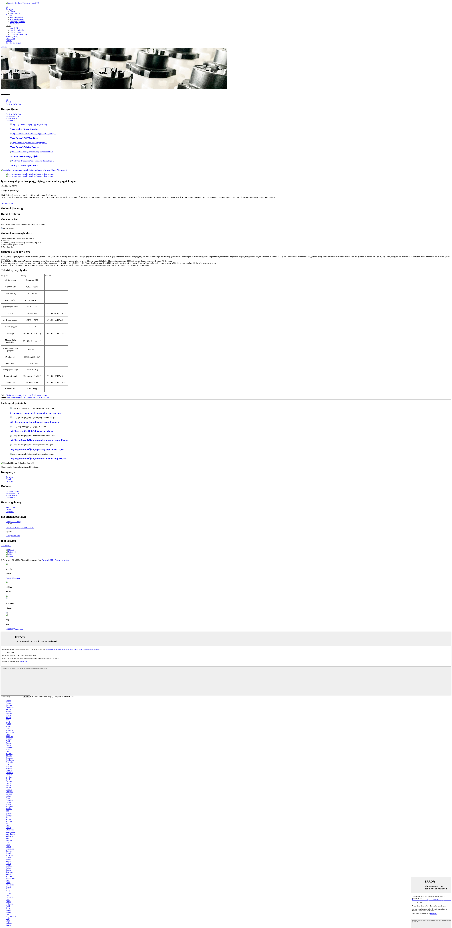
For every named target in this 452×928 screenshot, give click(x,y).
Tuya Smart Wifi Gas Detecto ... (25, 147)
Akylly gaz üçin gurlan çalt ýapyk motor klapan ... (34, 422)
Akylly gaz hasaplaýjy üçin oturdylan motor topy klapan (38, 458)
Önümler (9, 15)
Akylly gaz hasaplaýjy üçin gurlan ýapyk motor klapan (26, 395)
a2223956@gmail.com (14, 629)
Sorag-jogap (10, 39)
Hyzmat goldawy (12, 36)
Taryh (12, 11)
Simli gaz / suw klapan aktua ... (25, 165)
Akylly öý (14, 28)
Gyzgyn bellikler (48, 560)
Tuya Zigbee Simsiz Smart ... (24, 129)
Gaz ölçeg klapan (16, 17)
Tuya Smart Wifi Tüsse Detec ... (25, 138)
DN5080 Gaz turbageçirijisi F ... (25, 156)
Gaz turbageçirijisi (17, 20)
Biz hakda (9, 9)
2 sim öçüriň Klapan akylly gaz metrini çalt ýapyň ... (35, 413)
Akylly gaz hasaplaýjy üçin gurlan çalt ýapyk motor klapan (28, 397)
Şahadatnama (15, 13)
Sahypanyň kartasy (62, 560)
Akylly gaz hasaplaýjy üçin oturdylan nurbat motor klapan (39, 440)
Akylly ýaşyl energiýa (18, 34)
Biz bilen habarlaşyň (13, 43)
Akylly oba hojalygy (18, 30)
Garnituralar (14, 24)
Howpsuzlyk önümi (17, 22)
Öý (7, 7)
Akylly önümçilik (16, 32)
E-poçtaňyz (6, 546)
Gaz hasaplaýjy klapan (14, 104)
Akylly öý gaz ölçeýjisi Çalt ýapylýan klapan (32, 431)
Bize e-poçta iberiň (8, 203)
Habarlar (9, 41)
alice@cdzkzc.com (13, 536)
